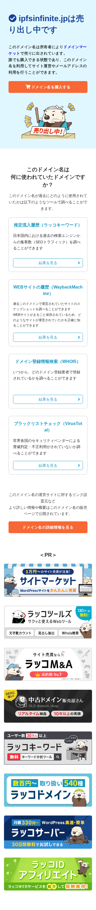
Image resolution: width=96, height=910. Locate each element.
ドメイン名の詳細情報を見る (47, 527)
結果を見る (48, 263)
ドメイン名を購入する (51, 87)
